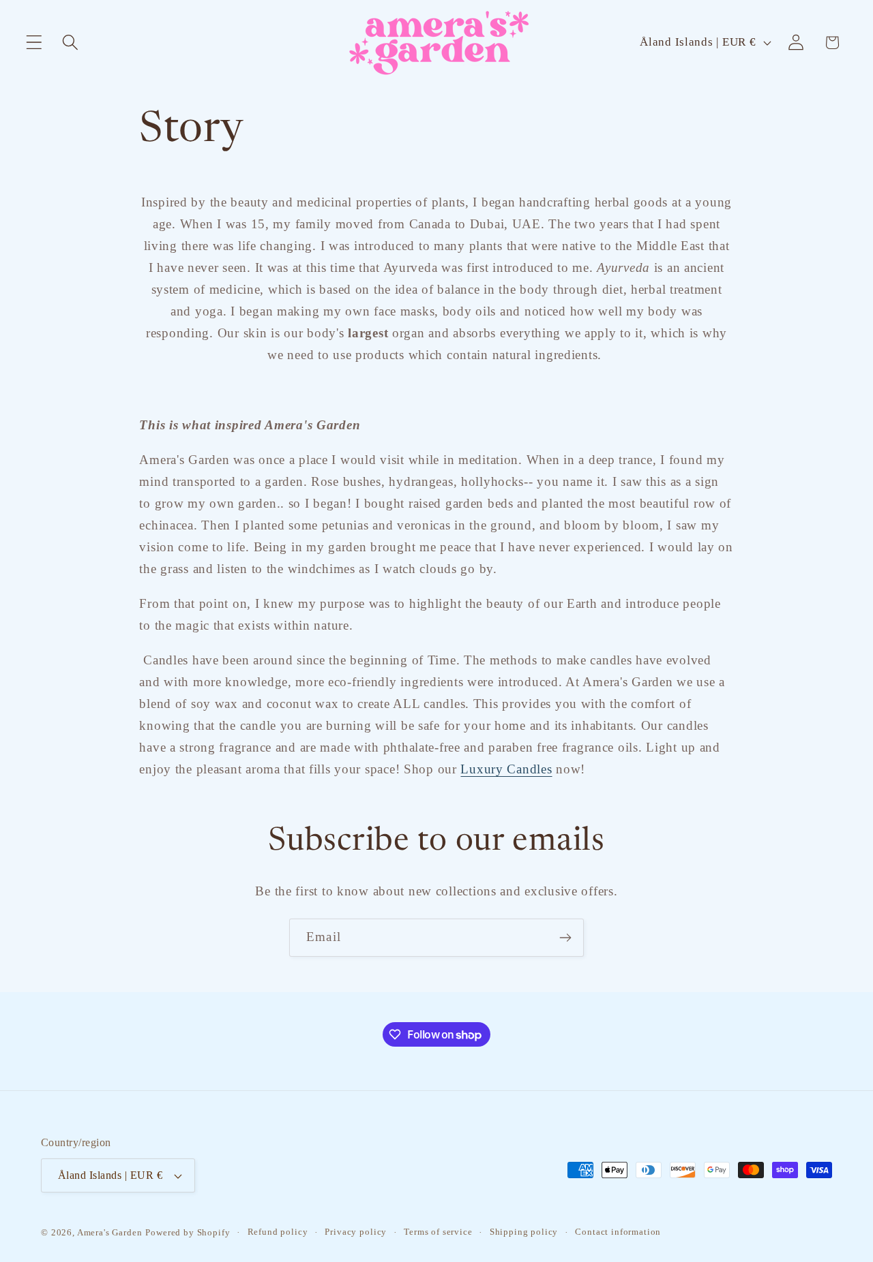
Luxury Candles (506, 769)
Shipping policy (524, 1232)
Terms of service (438, 1232)
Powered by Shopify (187, 1232)
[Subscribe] (565, 938)
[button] (34, 43)
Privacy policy (356, 1232)
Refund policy (278, 1232)
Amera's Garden (110, 1232)
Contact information (618, 1232)
